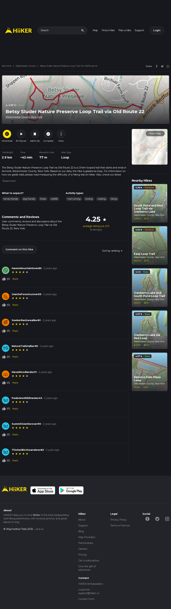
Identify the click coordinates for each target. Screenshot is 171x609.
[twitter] (161, 66)
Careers (82, 548)
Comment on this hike (19, 249)
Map (95, 30)
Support (139, 30)
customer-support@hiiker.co (88, 591)
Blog (81, 531)
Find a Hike (108, 30)
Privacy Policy (118, 519)
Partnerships (85, 543)
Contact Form (86, 599)
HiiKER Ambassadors (90, 583)
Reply (15, 279)
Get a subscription (88, 560)
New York (6, 66)
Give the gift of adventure (87, 568)
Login (156, 30)
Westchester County (26, 66)
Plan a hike (124, 30)
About (82, 519)
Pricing (82, 554)
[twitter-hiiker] (157, 518)
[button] (9, 180)
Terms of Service (120, 525)
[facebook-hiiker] (147, 518)
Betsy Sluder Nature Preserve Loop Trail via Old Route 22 (68, 66)
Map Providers (86, 537)
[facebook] (156, 66)
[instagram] (166, 66)
